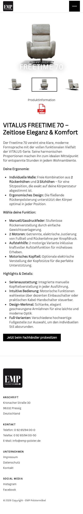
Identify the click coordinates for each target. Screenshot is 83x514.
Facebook (9, 489)
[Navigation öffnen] (74, 6)
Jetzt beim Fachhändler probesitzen (32, 337)
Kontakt (8, 468)
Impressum (10, 457)
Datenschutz (11, 462)
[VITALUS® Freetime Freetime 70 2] (44, 85)
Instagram (9, 484)
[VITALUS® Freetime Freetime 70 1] (16, 85)
